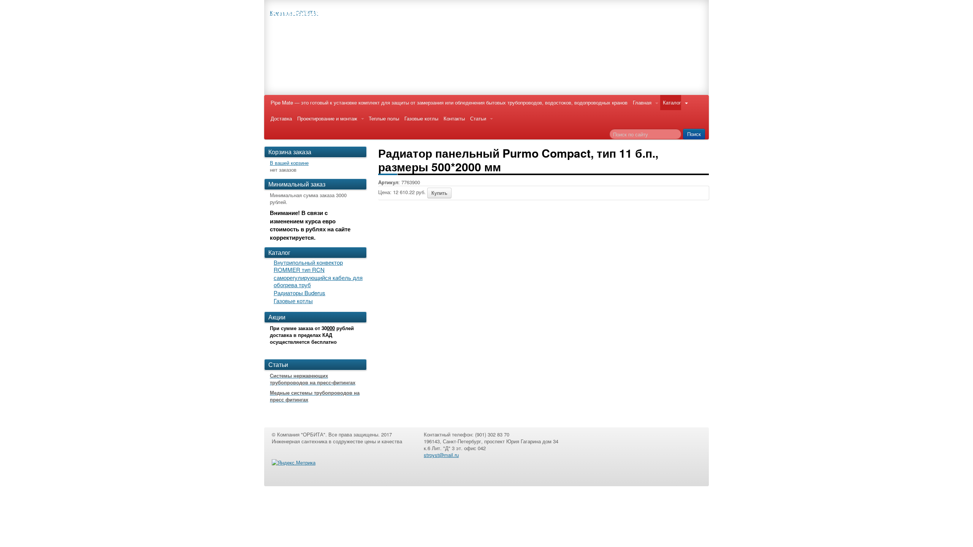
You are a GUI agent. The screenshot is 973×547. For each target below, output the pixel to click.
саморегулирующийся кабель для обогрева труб (318, 281)
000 (331, 328)
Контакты (454, 118)
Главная (642, 102)
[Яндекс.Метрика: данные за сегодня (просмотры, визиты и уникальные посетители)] (293, 462)
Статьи (478, 118)
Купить (439, 192)
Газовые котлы (421, 118)
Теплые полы (384, 118)
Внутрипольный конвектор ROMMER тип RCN (308, 266)
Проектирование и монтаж (327, 118)
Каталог (672, 102)
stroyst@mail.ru (441, 454)
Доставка (281, 118)
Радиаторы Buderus (299, 293)
